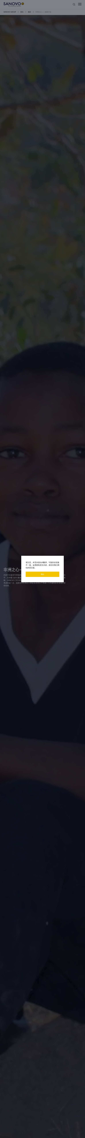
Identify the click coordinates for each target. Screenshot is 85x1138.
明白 (42, 574)
